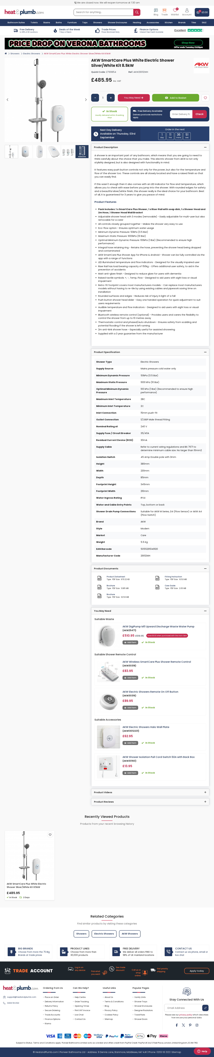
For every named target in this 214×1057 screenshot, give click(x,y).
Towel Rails (139, 1014)
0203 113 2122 (13, 1003)
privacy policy (185, 1014)
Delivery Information (54, 1001)
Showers (14, 53)
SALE (204, 22)
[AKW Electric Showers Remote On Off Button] (108, 701)
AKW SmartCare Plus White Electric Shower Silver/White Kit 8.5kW (26, 885)
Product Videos (103, 792)
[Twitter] (183, 1025)
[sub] (95, 98)
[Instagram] (197, 1025)
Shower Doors (140, 1019)
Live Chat (79, 1014)
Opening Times (82, 1006)
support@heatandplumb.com (21, 997)
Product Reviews (104, 801)
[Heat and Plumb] (24, 12)
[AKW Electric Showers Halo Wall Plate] (108, 736)
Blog (107, 1006)
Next (86, 100)
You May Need (132, 97)
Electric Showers (31, 53)
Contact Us (80, 1019)
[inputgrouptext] (136, 12)
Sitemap (109, 1019)
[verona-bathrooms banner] (107, 44)
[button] (187, 12)
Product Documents (106, 568)
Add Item (131, 642)
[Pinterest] (190, 1025)
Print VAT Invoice (82, 1010)
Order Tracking (82, 1001)
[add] (111, 98)
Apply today (197, 970)
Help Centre (80, 997)
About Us (109, 997)
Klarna (48, 1023)
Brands (181, 22)
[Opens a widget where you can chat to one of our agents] (202, 1051)
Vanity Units (140, 997)
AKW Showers (130, 933)
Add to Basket (177, 97)
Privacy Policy (111, 1010)
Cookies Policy (111, 1014)
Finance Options (52, 1019)
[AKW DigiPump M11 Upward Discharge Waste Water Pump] (108, 636)
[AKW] (201, 65)
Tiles (193, 22)
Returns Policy (51, 1006)
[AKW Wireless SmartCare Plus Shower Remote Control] (108, 671)
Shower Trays (140, 1001)
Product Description (106, 147)
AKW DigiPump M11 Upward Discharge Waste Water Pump (158, 626)
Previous (7, 100)
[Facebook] (177, 1025)
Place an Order (52, 997)
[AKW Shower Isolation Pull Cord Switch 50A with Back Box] (108, 766)
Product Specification (107, 352)
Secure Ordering (52, 1010)
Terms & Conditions (114, 1001)
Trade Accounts (52, 1014)
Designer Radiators (143, 1010)
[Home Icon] (6, 53)
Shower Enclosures (143, 1006)
